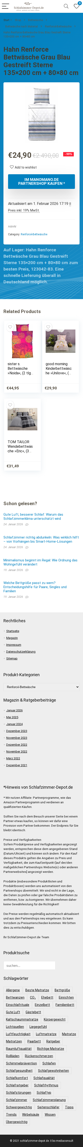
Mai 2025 (12, 717)
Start (6, 20)
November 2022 (16, 751)
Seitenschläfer (48, 1107)
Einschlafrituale (17, 1005)
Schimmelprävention (21, 1063)
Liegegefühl (38, 1027)
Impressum (13, 644)
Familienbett (65, 1005)
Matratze (69, 1034)
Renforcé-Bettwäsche (58, 26)
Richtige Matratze (50, 1049)
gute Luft (13, 1012)
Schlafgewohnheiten (53, 1070)
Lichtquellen (15, 1027)
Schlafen (49, 1063)
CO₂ (33, 997)
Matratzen (14, 1041)
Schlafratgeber (17, 1085)
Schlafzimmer (16, 1100)
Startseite (12, 631)
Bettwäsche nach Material (21, 26)
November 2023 (16, 738)
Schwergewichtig (19, 1107)
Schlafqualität (44, 1078)
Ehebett (47, 997)
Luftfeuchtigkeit (18, 1034)
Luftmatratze (46, 1034)
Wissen (50, 1114)
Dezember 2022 (16, 744)
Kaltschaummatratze (22, 1019)
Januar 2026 (14, 710)
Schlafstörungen (18, 1092)
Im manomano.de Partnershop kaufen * (41, 181)
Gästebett (33, 1012)
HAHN (12, 226)
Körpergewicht (54, 1019)
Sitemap (12, 658)
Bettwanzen (15, 997)
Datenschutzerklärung (21, 651)
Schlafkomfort (17, 1078)
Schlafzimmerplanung (49, 1100)
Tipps (69, 1107)
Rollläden (12, 1056)
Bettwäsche (35, 20)
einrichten (66, 997)
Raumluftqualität (19, 1049)
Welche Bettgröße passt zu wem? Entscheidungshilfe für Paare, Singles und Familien (35, 587)
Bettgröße (62, 990)
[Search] (66, 6)
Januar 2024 (14, 724)
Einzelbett (42, 1005)
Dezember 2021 (16, 765)
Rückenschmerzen (39, 1056)
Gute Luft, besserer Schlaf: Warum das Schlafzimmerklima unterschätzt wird (33, 516)
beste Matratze (37, 990)
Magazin (12, 638)
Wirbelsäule (30, 1114)
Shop (18, 20)
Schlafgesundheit (19, 1070)
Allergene (13, 990)
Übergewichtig (16, 1122)
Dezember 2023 (16, 731)
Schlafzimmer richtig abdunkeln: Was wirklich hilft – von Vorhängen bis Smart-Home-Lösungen (41, 539)
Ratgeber (53, 1041)
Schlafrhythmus (46, 1085)
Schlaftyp (44, 1092)
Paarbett (34, 1041)
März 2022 (13, 758)
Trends (11, 1114)
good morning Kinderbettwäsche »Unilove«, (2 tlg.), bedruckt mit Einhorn (59, 373)
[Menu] (5, 6)
